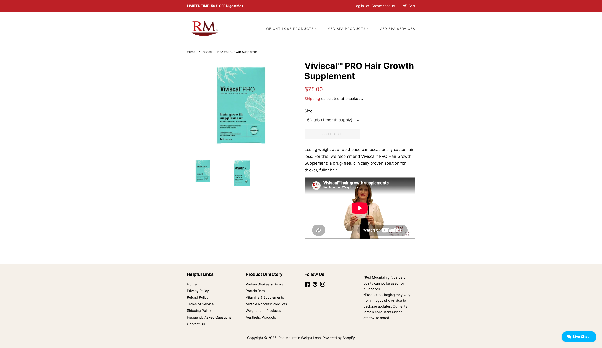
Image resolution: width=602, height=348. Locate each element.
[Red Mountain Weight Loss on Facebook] (307, 285)
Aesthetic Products (261, 317)
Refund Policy (197, 297)
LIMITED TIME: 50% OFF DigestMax (215, 6)
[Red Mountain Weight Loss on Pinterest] (314, 285)
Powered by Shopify (339, 338)
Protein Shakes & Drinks (264, 284)
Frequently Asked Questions (209, 317)
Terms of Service (200, 304)
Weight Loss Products (290, 29)
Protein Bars (255, 291)
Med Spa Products (347, 29)
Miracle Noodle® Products (266, 304)
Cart (411, 6)
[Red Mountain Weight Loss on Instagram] (322, 285)
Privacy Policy (198, 291)
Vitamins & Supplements (265, 297)
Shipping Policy (199, 310)
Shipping (312, 98)
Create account (383, 6)
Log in (359, 6)
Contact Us (196, 324)
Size (309, 111)
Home (191, 52)
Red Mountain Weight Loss (299, 338)
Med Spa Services (397, 29)
